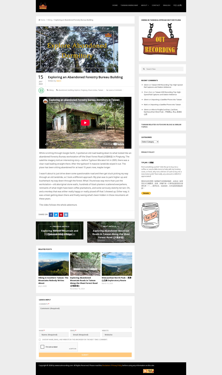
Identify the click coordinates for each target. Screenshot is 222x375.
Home (115, 5)
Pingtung (84, 90)
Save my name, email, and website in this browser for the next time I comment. (75, 339)
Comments (44, 304)
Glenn (58, 81)
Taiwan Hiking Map (129, 5)
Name (42, 330)
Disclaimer (106, 365)
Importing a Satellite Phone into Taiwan (166, 99)
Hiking (49, 20)
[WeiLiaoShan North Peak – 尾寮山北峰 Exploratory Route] (117, 264)
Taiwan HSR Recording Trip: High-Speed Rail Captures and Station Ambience (163, 86)
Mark (146, 104)
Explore (77, 90)
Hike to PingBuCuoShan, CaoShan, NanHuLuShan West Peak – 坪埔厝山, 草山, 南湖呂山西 (163, 111)
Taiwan (100, 90)
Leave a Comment (115, 90)
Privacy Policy (117, 365)
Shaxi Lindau (92, 90)
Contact (156, 5)
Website (105, 330)
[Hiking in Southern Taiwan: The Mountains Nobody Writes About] (53, 264)
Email (73, 330)
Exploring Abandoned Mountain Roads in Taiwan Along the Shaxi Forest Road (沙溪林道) (111, 234)
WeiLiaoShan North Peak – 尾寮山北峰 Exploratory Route (116, 279)
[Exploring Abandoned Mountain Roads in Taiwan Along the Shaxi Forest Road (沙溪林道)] (85, 264)
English (166, 5)
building (71, 90)
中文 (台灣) (177, 5)
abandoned (62, 90)
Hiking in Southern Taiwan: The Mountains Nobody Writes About (53, 280)
